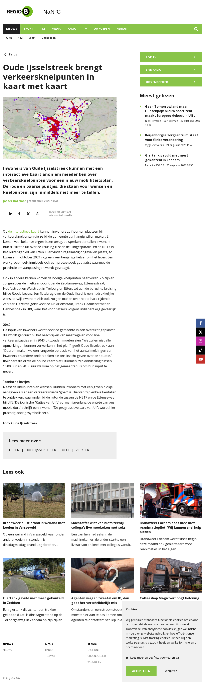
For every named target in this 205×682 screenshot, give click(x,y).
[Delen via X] (28, 214)
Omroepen (102, 28)
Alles (9, 37)
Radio (71, 28)
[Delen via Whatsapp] (37, 214)
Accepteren (141, 671)
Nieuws (11, 28)
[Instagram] (200, 341)
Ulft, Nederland (62, 12)
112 (42, 28)
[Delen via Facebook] (19, 214)
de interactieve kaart (23, 231)
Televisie (50, 656)
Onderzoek (48, 37)
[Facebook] (200, 322)
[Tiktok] (200, 350)
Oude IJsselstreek (40, 450)
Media (56, 28)
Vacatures (94, 662)
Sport (28, 28)
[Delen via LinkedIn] (10, 214)
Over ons (93, 650)
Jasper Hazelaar (14, 201)
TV (85, 28)
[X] (200, 331)
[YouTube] (200, 359)
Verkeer (82, 450)
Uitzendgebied (96, 656)
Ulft (66, 450)
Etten (14, 450)
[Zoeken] (196, 29)
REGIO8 (122, 28)
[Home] (20, 12)
